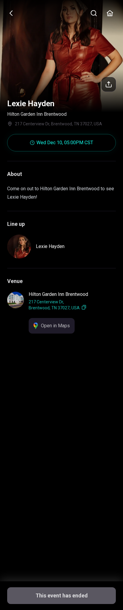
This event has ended (62, 595)
